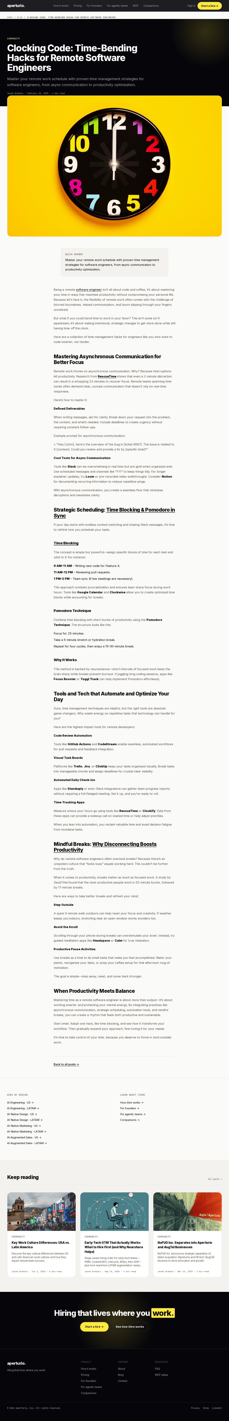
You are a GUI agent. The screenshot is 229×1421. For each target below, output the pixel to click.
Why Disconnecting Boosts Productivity (105, 847)
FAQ (157, 1368)
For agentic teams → (133, 1114)
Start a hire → (209, 5)
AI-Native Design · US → (22, 1114)
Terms (206, 1408)
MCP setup (161, 1374)
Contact (122, 1380)
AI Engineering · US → (20, 1102)
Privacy (195, 1408)
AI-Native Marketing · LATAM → (26, 1131)
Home (10, 17)
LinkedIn (217, 1408)
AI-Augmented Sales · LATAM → (27, 1143)
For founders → (129, 1108)
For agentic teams (117, 5)
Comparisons (151, 5)
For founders (94, 5)
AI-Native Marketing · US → (24, 1125)
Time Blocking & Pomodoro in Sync (114, 513)
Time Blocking (66, 543)
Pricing (78, 5)
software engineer (89, 289)
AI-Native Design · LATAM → (25, 1120)
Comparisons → (130, 1120)
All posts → (215, 1179)
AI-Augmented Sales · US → (24, 1137)
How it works (61, 5)
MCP (135, 5)
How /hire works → (131, 1102)
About (121, 1368)
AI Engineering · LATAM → (23, 1108)
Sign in (191, 5)
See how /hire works (130, 1326)
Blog (20, 17)
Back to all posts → (66, 1064)
